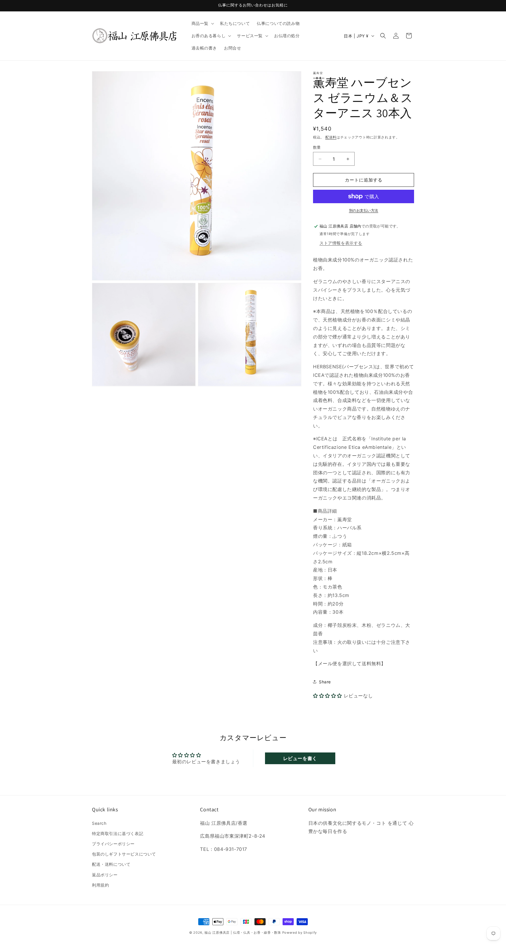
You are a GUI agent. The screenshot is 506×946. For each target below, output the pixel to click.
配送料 (330, 137)
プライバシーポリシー (113, 843)
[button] (202, 23)
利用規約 (100, 884)
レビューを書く (300, 758)
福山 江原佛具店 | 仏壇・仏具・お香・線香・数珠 (242, 932)
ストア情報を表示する (340, 242)
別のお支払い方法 (363, 210)
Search (99, 823)
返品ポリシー (105, 874)
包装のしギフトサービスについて (124, 853)
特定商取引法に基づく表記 (117, 833)
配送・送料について (111, 864)
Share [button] (325, 681)
